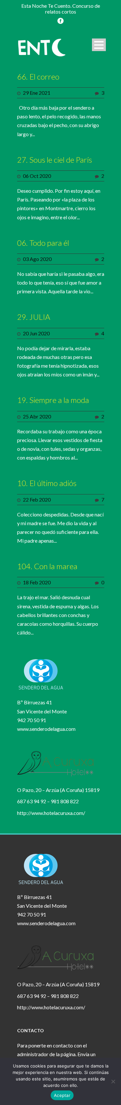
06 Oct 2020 (37, 176)
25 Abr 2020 (37, 416)
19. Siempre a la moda (53, 400)
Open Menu (99, 44)
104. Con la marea (47, 566)
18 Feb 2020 (37, 582)
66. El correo (38, 76)
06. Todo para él (43, 242)
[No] (113, 1081)
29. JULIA (33, 316)
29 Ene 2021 (36, 93)
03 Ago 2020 (37, 259)
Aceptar (62, 1095)
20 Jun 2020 (36, 333)
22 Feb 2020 (37, 499)
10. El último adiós (46, 483)
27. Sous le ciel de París (54, 159)
